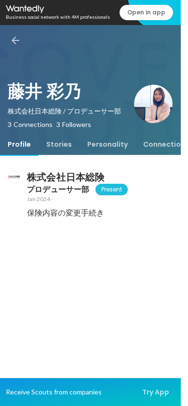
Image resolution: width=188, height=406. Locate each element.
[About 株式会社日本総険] (13, 177)
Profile (19, 144)
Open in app (146, 12)
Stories (59, 144)
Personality (107, 144)
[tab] (19, 144)
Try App (155, 392)
